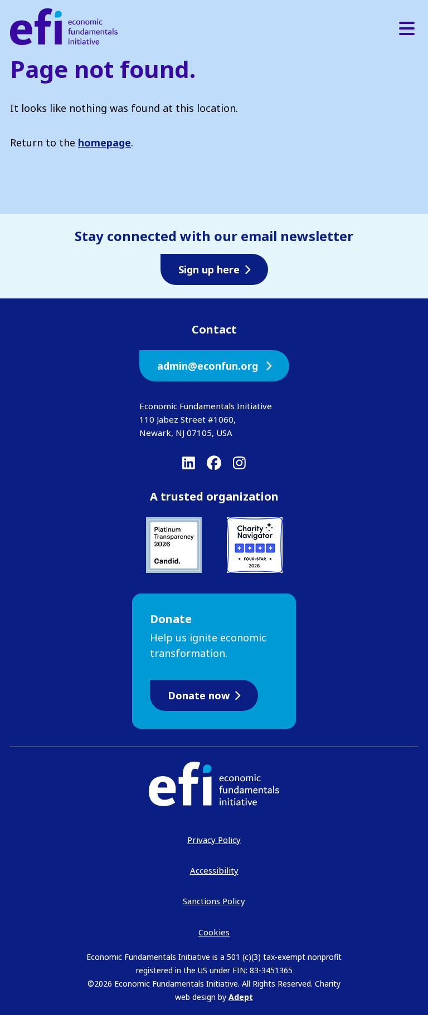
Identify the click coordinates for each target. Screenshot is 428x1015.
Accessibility (214, 870)
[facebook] (214, 462)
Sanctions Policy (214, 900)
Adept (240, 997)
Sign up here (209, 269)
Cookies (214, 932)
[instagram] (239, 462)
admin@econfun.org (209, 365)
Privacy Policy (214, 839)
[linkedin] (188, 462)
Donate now (199, 695)
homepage (104, 142)
